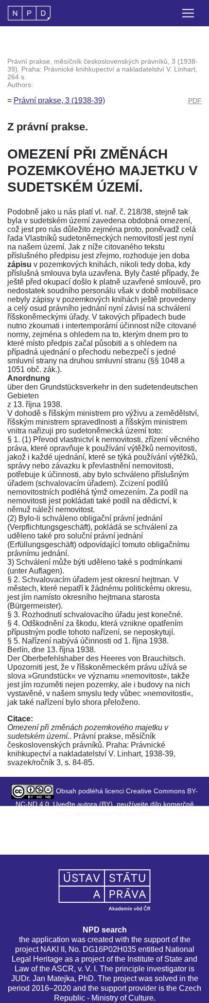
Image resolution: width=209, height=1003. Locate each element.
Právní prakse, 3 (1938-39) (59, 100)
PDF (195, 101)
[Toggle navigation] (188, 13)
